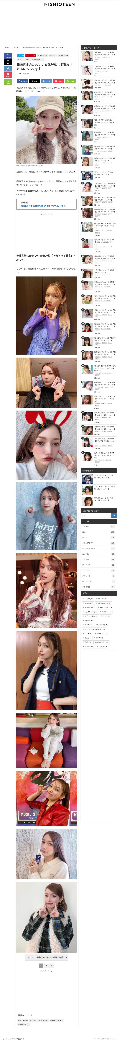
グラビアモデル (98, 543)
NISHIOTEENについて (16, 1039)
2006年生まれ (102, 642)
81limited (89, 603)
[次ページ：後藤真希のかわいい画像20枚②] (46, 960)
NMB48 (89, 599)
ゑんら (88, 638)
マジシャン (106, 612)
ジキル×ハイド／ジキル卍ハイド (96, 625)
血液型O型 (64, 55)
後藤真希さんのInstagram (34, 166)
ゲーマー (103, 646)
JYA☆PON (102, 599)
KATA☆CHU (90, 620)
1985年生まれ (38, 59)
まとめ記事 (98, 587)
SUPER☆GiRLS (104, 603)
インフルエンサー (98, 548)
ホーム (5, 1039)
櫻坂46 (88, 642)
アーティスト (30, 55)
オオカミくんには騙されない (95, 629)
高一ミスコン (102, 633)
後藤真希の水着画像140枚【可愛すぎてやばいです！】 (44, 206)
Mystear (88, 633)
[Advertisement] (59, 25)
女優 (98, 532)
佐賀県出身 (89, 646)
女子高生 (98, 559)
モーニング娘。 (25, 59)
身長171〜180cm (91, 616)
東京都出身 (43, 55)
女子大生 (98, 554)
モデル (98, 537)
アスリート (98, 576)
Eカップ (54, 55)
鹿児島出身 (90, 607)
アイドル (21, 55)
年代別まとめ (98, 581)
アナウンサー (98, 570)
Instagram (33, 181)
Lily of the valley (91, 612)
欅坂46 (99, 638)
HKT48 (106, 616)
